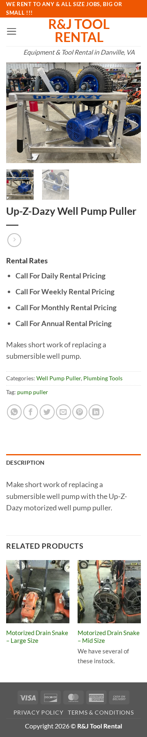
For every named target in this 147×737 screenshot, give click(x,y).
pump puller (32, 391)
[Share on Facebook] (30, 411)
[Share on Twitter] (47, 411)
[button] (11, 31)
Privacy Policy (38, 712)
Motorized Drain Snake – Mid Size (109, 636)
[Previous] (19, 113)
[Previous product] (14, 240)
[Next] (127, 113)
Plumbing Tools (102, 378)
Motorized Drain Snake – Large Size (37, 636)
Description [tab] (25, 462)
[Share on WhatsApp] (14, 411)
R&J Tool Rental (79, 31)
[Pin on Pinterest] (79, 411)
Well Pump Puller (58, 378)
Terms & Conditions (101, 712)
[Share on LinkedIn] (96, 411)
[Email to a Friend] (63, 411)
